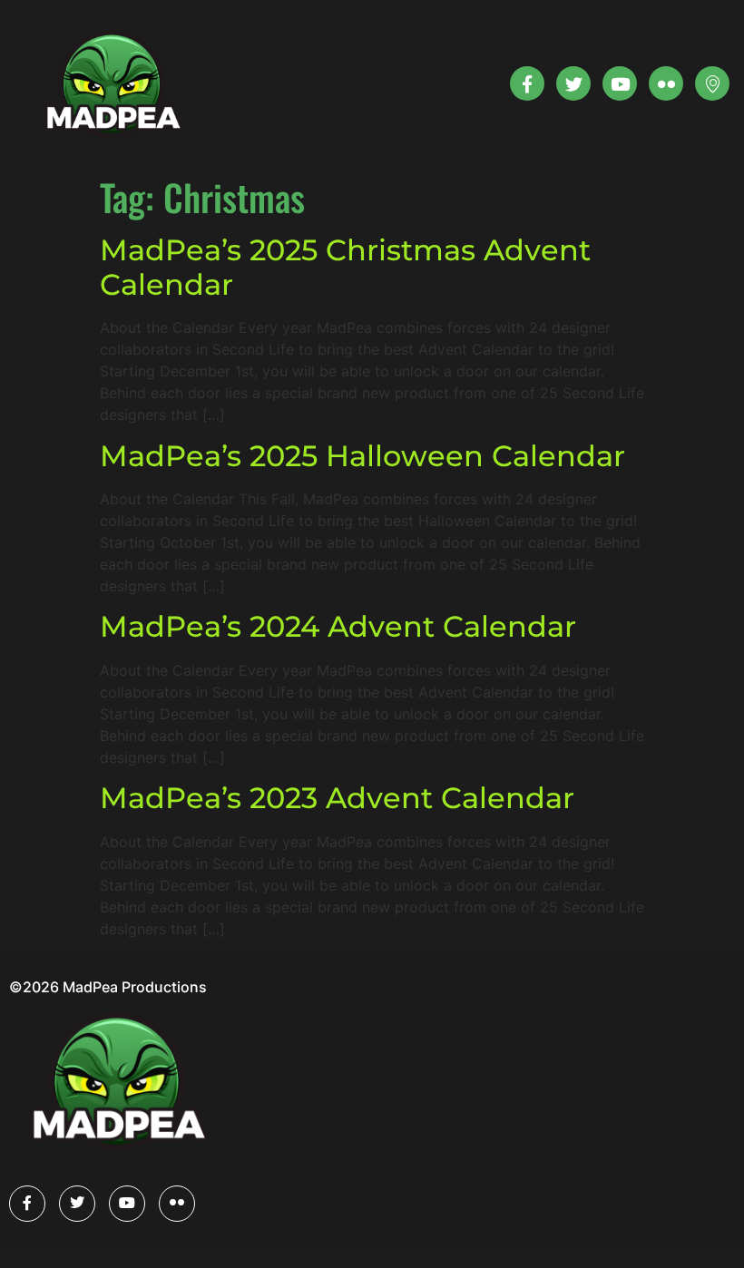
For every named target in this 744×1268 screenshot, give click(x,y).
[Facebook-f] (527, 83)
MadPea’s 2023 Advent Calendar (337, 797)
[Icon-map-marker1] (712, 83)
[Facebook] (27, 1203)
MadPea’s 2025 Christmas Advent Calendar (345, 267)
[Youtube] (619, 83)
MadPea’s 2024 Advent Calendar (338, 626)
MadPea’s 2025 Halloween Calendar (362, 455)
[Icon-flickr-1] (666, 83)
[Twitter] (573, 83)
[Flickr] (177, 1203)
